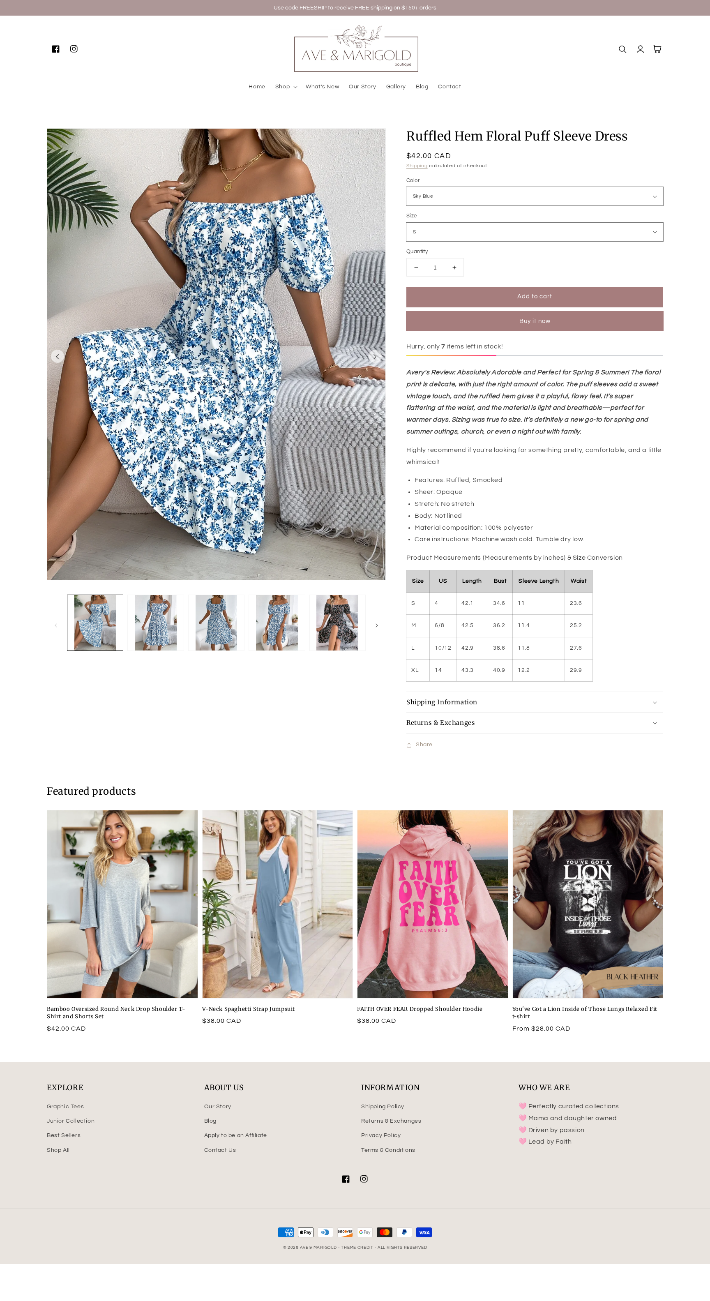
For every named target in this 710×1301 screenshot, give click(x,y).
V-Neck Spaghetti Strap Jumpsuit (248, 1009)
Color (413, 180)
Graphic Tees (65, 1107)
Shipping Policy (382, 1107)
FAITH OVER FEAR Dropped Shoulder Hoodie (419, 1009)
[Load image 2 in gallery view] (155, 623)
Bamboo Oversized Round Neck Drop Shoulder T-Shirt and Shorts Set (116, 1013)
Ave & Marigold (318, 1248)
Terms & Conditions (388, 1150)
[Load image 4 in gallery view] (277, 623)
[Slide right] (375, 356)
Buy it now (535, 321)
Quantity (417, 251)
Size (411, 216)
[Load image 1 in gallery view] (95, 623)
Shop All (58, 1150)
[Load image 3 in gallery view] (216, 623)
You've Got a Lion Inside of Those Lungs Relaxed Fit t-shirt (585, 1013)
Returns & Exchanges (391, 1121)
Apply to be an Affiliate (235, 1135)
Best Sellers (64, 1135)
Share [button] (424, 744)
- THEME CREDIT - (358, 1248)
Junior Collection (71, 1121)
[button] (285, 86)
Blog (210, 1121)
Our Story (217, 1107)
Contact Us (220, 1150)
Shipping (417, 165)
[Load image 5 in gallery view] (337, 623)
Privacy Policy (381, 1135)
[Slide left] (57, 356)
